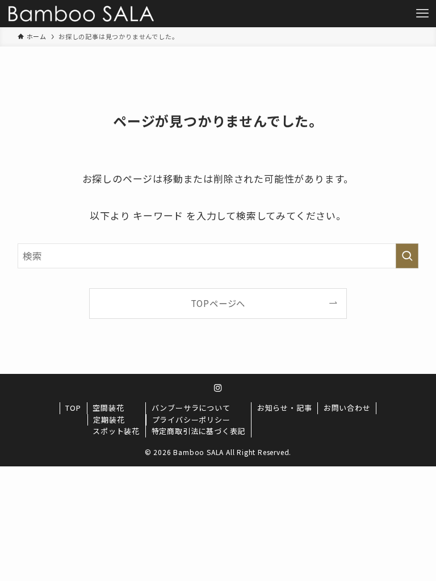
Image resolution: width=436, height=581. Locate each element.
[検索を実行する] (407, 255)
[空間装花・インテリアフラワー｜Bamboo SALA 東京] (81, 13)
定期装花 (108, 419)
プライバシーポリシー (191, 419)
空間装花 (108, 407)
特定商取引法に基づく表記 (199, 431)
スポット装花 (116, 431)
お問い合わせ (347, 407)
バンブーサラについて (191, 407)
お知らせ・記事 (284, 407)
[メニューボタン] (422, 13)
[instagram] (218, 388)
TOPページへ (218, 303)
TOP (73, 407)
